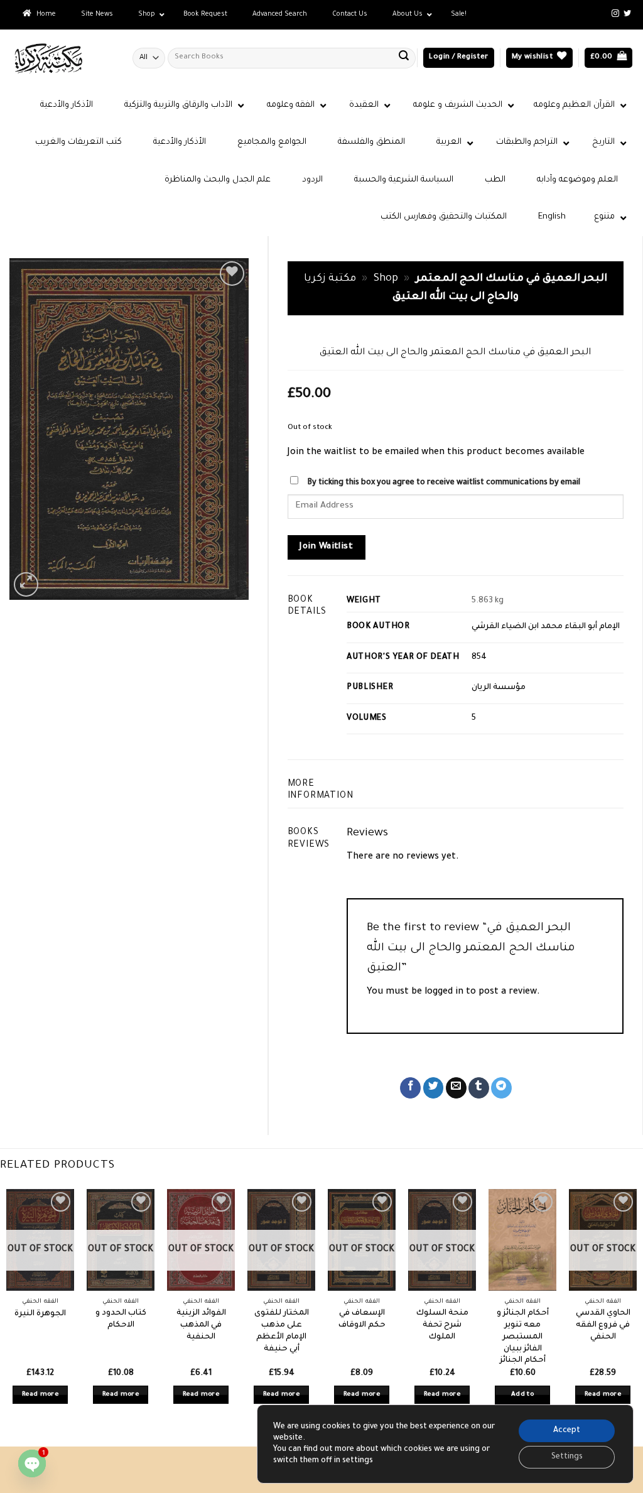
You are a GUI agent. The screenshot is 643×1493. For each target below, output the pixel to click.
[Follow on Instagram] (615, 13)
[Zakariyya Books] (61, 58)
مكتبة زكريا (330, 279)
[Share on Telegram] (501, 1088)
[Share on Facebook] (410, 1088)
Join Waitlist (326, 547)
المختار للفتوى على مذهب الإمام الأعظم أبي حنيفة (281, 1331)
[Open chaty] (32, 1463)
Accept (566, 1430)
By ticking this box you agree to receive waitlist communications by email (443, 483)
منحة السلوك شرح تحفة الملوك (442, 1325)
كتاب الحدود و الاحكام (120, 1319)
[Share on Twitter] (433, 1088)
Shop (386, 279)
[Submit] (403, 57)
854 (479, 657)
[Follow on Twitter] (627, 13)
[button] (458, 58)
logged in (443, 992)
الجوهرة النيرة (40, 1314)
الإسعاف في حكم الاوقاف (362, 1319)
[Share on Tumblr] (478, 1088)
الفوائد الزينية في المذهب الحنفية (201, 1325)
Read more (40, 1394)
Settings (567, 1457)
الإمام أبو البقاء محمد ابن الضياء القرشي (546, 626)
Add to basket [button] (522, 1403)
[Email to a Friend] (456, 1088)
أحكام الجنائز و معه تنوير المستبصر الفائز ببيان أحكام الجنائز (523, 1337)
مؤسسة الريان (499, 687)
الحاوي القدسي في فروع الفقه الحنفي (603, 1325)
